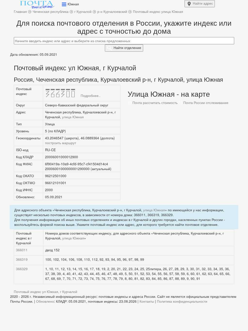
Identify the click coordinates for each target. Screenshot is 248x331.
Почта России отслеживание (205, 102)
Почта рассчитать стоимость (155, 102)
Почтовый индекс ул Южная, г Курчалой (45, 291)
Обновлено (45, 301)
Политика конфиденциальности (182, 301)
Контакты (147, 301)
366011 (22, 249)
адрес (203, 3)
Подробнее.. (91, 95)
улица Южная (73, 116)
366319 (22, 259)
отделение (127, 47)
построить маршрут (60, 142)
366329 (22, 268)
